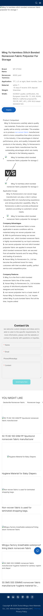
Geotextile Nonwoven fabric (14, 402)
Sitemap (37, 609)
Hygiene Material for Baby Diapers (19, 473)
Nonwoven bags (33, 402)
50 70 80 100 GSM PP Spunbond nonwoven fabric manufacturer (18, 437)
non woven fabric (21, 132)
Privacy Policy (21, 612)
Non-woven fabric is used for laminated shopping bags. (17, 509)
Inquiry (8, 110)
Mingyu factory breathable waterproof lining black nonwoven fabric (21, 546)
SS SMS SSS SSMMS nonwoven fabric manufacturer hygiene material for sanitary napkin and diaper (21, 584)
